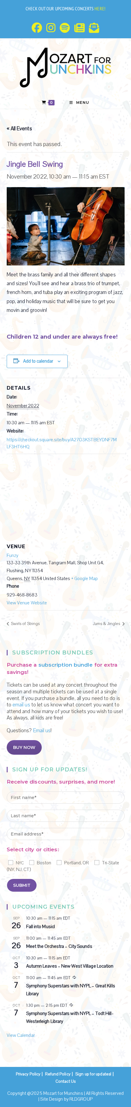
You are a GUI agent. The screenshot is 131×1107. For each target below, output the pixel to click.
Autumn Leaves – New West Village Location (70, 966)
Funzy (13, 555)
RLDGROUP (81, 1099)
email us (21, 704)
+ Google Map (84, 579)
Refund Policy (57, 1074)
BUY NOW (24, 747)
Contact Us (65, 1081)
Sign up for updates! (93, 1074)
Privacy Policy (28, 1074)
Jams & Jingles (107, 624)
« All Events (19, 128)
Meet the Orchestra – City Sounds (59, 946)
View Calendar (21, 1035)
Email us (42, 730)
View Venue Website (27, 603)
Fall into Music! (40, 927)
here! (99, 8)
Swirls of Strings (25, 624)
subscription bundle (65, 665)
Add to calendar (38, 361)
